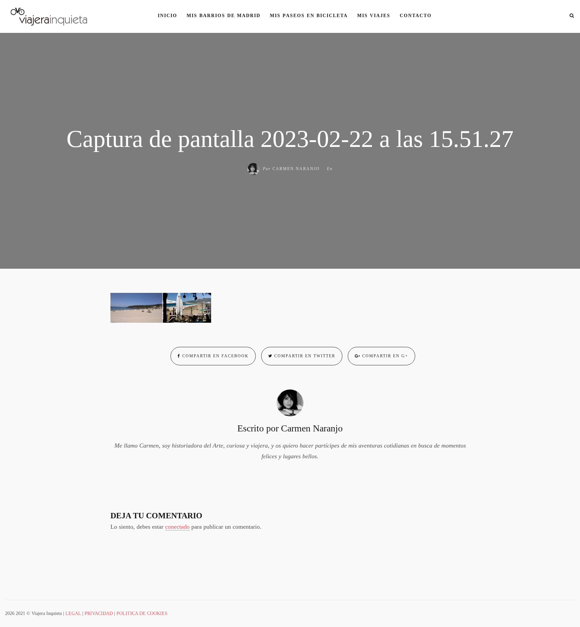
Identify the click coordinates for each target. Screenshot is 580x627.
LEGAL (73, 613)
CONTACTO (416, 15)
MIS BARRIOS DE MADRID (223, 15)
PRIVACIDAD (99, 613)
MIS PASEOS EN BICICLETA (309, 15)
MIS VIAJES (373, 15)
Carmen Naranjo (296, 168)
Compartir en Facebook (215, 356)
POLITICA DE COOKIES (141, 613)
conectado (177, 526)
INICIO (167, 15)
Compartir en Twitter (304, 356)
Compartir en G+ (384, 356)
